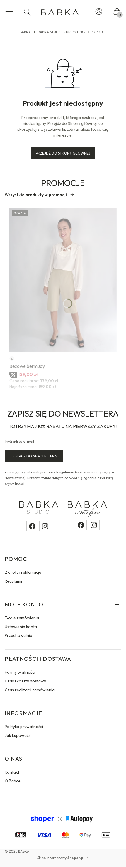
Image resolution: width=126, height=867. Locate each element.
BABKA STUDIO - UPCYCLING (61, 32)
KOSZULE (99, 32)
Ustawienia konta (21, 626)
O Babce (13, 781)
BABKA (25, 32)
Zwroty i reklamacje (23, 572)
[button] (9, 12)
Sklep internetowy (61, 858)
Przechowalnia (18, 635)
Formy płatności (20, 672)
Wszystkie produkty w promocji (36, 194)
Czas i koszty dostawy (25, 681)
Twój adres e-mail (19, 441)
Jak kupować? (18, 735)
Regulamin (14, 581)
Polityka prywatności (24, 726)
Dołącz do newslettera (34, 456)
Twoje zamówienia (22, 618)
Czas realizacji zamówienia (30, 689)
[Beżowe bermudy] (63, 280)
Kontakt (12, 772)
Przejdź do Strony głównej (63, 153)
